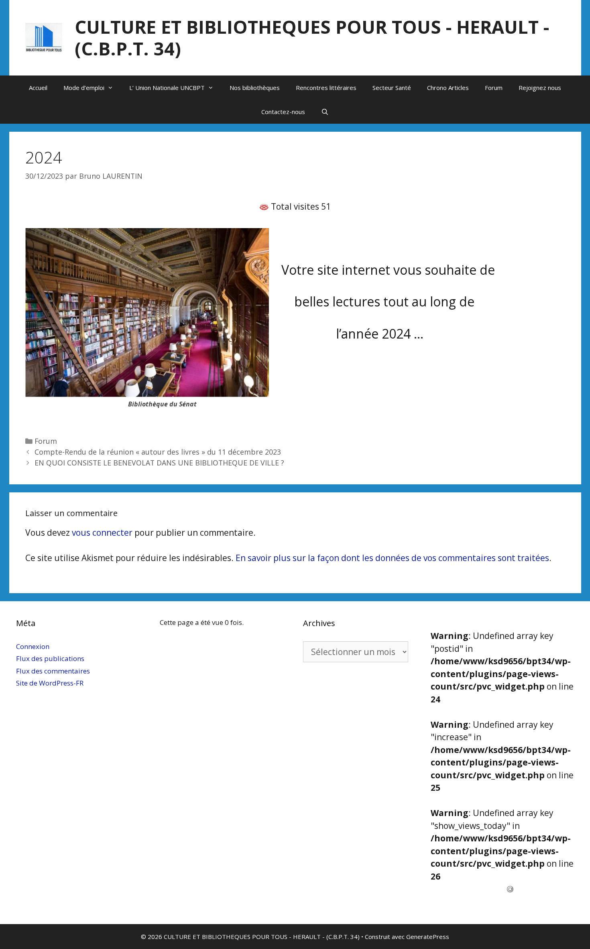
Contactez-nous (283, 112)
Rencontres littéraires (326, 88)
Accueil (38, 88)
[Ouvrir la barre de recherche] (325, 112)
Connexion (32, 646)
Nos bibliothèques (255, 88)
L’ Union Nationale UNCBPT (167, 88)
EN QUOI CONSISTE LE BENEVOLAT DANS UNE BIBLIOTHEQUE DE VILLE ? (159, 462)
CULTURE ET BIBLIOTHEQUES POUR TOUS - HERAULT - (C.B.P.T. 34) (312, 37)
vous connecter (102, 532)
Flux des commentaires (53, 671)
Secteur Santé (391, 88)
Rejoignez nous (540, 88)
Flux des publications (50, 658)
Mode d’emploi (83, 88)
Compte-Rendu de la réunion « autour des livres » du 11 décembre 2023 (158, 452)
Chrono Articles (448, 88)
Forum (494, 88)
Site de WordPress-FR (49, 683)
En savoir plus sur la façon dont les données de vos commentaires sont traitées (392, 557)
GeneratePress (427, 937)
